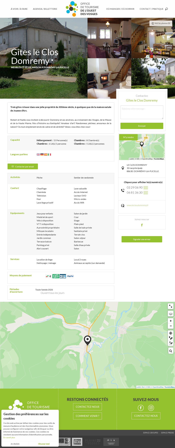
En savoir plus (9, 437)
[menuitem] (20, 9)
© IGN (148, 387)
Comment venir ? (87, 415)
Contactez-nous (87, 406)
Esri (143, 387)
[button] (166, 9)
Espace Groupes (150, 433)
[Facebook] (141, 407)
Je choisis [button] (15, 444)
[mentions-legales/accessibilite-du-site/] (111, 442)
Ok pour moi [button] (43, 444)
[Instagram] (151, 407)
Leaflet (138, 387)
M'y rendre (128, 137)
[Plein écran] (170, 306)
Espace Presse (167, 433)
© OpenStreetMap (157, 387)
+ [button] (171, 321)
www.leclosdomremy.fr (137, 205)
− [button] (171, 326)
